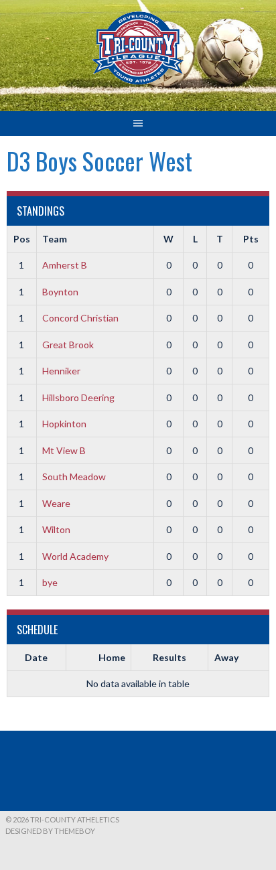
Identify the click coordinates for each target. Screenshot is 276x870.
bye (50, 582)
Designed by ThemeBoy (50, 830)
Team (54, 238)
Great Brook (68, 344)
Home (111, 657)
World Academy (75, 556)
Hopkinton (64, 423)
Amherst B (64, 265)
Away (226, 657)
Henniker (61, 370)
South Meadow (74, 476)
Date (36, 657)
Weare (56, 503)
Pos (21, 238)
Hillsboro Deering (78, 397)
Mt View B (64, 450)
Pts (251, 238)
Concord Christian (80, 317)
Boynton (60, 291)
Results (169, 657)
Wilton (56, 529)
